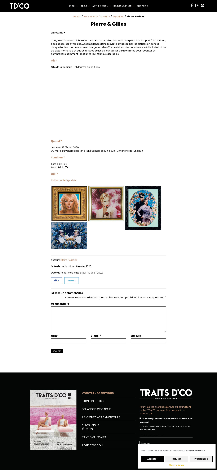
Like (56, 280)
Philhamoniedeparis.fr (63, 180)
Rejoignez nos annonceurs (101, 417)
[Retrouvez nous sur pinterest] (202, 5)
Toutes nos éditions (98, 393)
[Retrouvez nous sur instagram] (196, 5)
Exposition (118, 16)
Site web (136, 336)
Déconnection (123, 6)
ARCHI (72, 6)
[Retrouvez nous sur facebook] (192, 5)
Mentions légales (176, 465)
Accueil (77, 16)
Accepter (152, 458)
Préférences (201, 458)
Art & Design (100, 6)
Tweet (71, 280)
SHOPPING (143, 6)
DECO (84, 6)
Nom (55, 336)
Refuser (176, 458)
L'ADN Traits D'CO (93, 401)
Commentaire (60, 304)
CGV (93, 445)
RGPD (85, 445)
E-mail (96, 336)
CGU (100, 445)
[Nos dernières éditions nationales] (51, 419)
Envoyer (57, 350)
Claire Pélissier (68, 260)
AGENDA (105, 16)
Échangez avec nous (96, 409)
